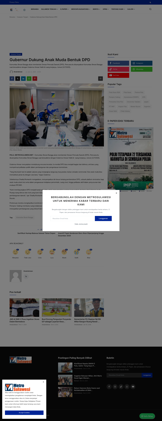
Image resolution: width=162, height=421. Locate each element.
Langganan (103, 218)
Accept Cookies (24, 412)
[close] (43, 382)
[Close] (116, 193)
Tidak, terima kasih (81, 224)
